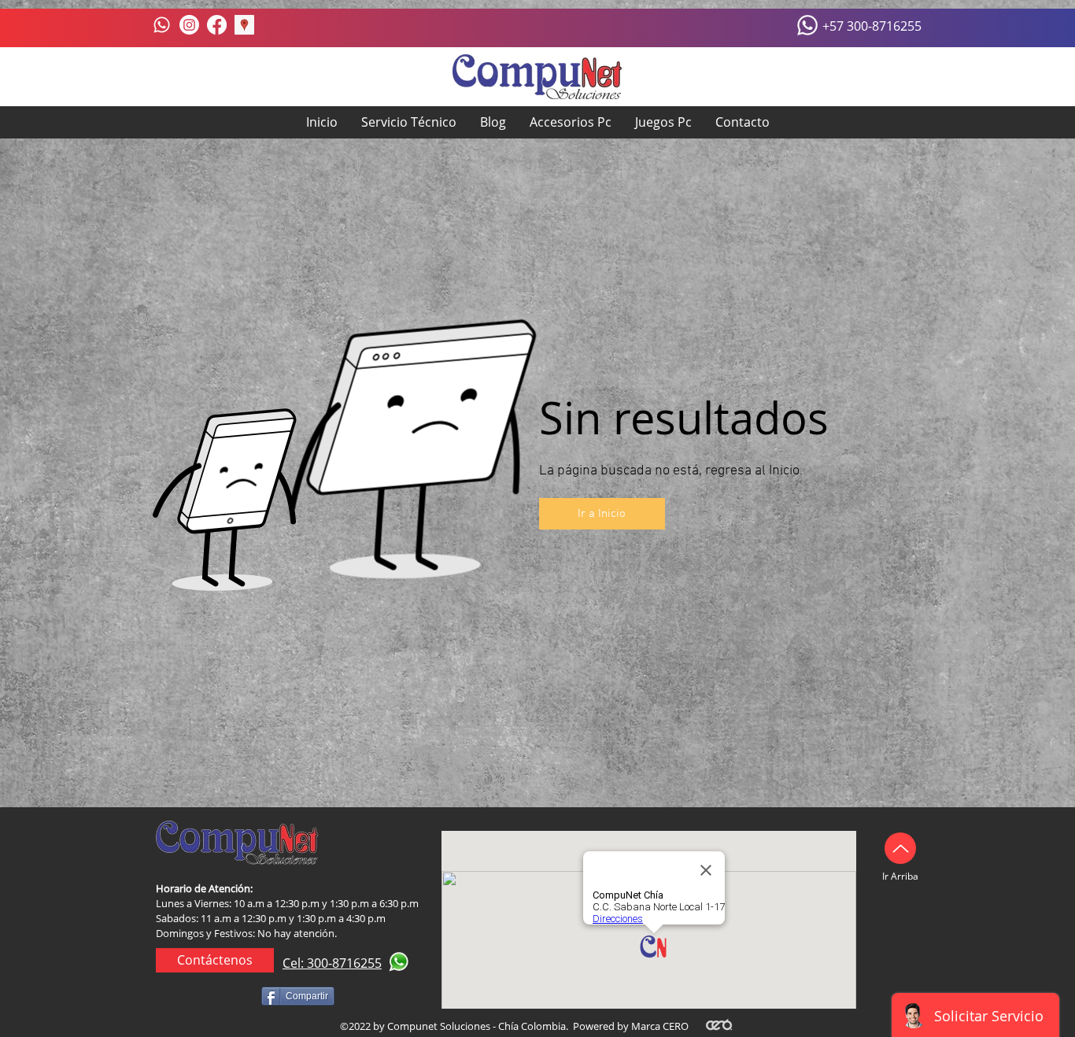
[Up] (900, 848)
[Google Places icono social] (244, 25)
